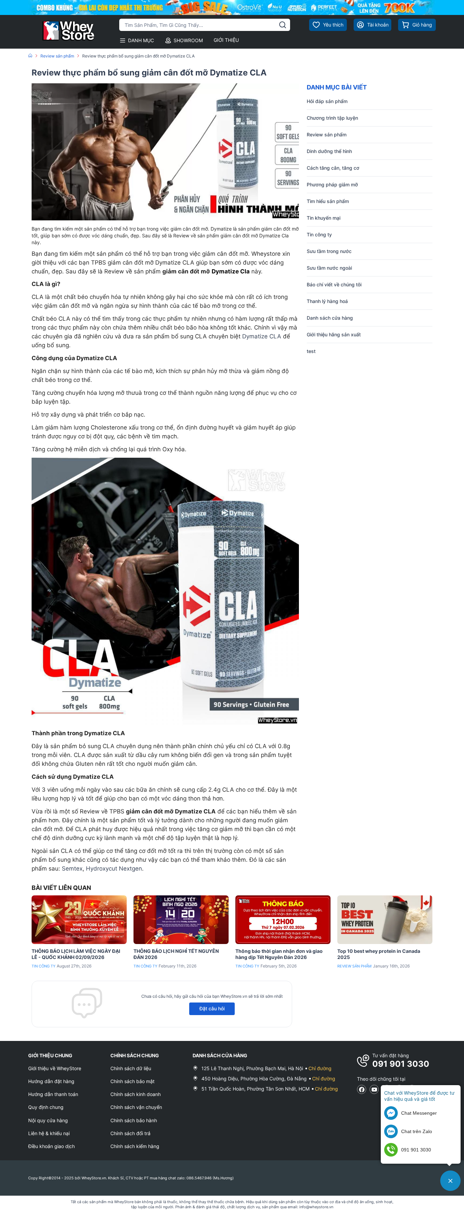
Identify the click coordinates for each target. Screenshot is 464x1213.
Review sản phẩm (354, 966)
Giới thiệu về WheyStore (54, 1068)
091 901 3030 (400, 1064)
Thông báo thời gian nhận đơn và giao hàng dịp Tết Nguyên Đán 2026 (279, 954)
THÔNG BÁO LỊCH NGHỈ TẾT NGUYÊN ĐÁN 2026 (176, 954)
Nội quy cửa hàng (48, 1120)
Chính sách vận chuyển (136, 1107)
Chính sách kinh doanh (135, 1094)
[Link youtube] (374, 1089)
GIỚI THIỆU (226, 40)
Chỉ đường (320, 1068)
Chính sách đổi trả (130, 1133)
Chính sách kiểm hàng (134, 1146)
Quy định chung (46, 1107)
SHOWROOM (188, 40)
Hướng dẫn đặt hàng (51, 1081)
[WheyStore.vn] (61, 32)
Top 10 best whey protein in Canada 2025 (378, 954)
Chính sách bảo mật (132, 1081)
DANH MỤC (141, 40)
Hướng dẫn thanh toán (53, 1094)
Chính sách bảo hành (133, 1120)
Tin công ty (43, 966)
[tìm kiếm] (282, 25)
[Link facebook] (361, 1089)
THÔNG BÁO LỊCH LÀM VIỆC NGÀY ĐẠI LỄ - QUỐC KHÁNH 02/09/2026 (76, 954)
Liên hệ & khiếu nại (49, 1133)
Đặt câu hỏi (212, 1008)
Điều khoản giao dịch (51, 1146)
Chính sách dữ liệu (130, 1068)
